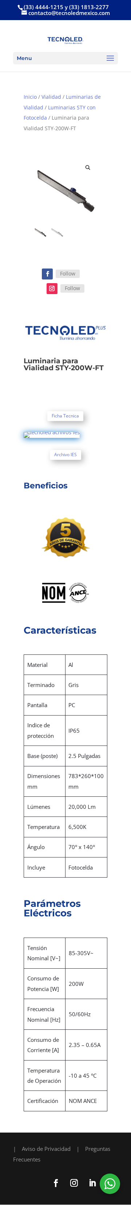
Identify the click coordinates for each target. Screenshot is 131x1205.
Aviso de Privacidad (46, 1148)
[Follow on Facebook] (47, 274)
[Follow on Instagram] (52, 288)
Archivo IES (65, 454)
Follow (67, 273)
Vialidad (51, 96)
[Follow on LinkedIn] (92, 1183)
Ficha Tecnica (65, 416)
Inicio (30, 96)
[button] (88, 168)
